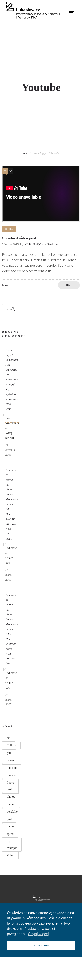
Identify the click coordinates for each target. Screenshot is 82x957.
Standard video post (19, 238)
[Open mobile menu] (73, 12)
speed (10, 834)
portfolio (12, 811)
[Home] (33, 19)
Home (24, 153)
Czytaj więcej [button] (38, 934)
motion (11, 775)
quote (10, 826)
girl (9, 753)
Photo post (10, 786)
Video (10, 855)
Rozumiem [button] (41, 945)
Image (10, 760)
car (8, 738)
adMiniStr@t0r (33, 244)
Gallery (11, 745)
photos (11, 796)
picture (11, 804)
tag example (12, 845)
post (9, 819)
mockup (12, 767)
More (5, 285)
